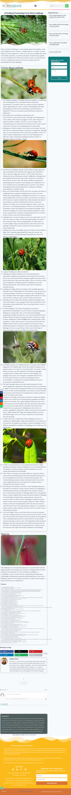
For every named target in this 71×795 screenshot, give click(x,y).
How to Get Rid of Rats (55, 52)
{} (24, 698)
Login (45, 689)
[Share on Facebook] (1, 392)
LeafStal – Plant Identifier (26, 791)
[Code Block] (21, 699)
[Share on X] (1, 395)
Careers (4, 791)
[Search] (67, 6)
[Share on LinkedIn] (1, 400)
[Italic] (9, 699)
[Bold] (7, 699)
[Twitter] (17, 769)
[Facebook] (13, 769)
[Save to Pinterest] (1, 398)
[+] (26, 698)
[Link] (23, 699)
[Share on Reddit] (1, 403)
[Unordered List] (17, 699)
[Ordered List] (15, 699)
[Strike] (13, 699)
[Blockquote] (19, 699)
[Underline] (11, 699)
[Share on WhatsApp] (1, 406)
